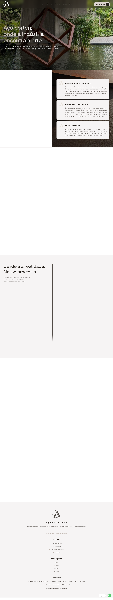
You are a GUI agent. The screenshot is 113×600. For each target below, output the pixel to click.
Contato (64, 4)
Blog (70, 4)
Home (42, 4)
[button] (8, 427)
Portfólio (57, 4)
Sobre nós (50, 4)
